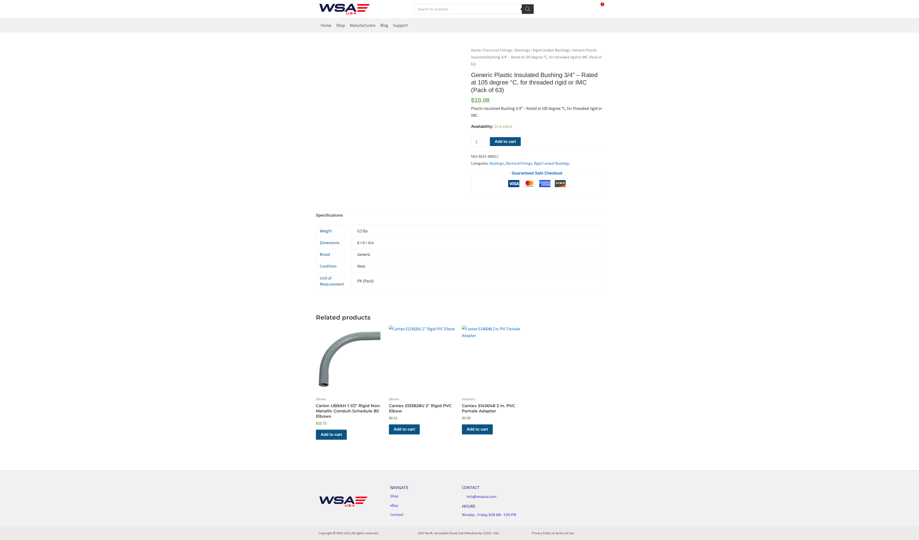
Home (326, 25)
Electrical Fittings (497, 50)
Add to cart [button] (331, 434)
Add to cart (505, 141)
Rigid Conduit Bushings (551, 50)
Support (400, 25)
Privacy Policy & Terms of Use (553, 533)
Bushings (522, 50)
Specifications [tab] (329, 215)
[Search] (528, 9)
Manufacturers (362, 25)
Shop (340, 25)
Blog (384, 25)
